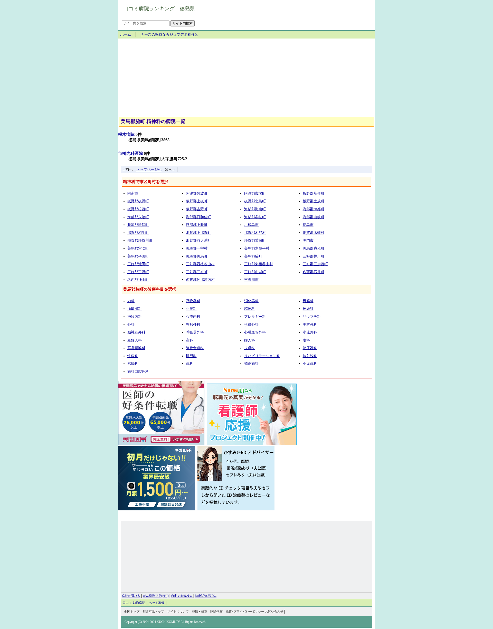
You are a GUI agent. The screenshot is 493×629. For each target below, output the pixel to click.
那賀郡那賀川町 (140, 240)
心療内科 (193, 317)
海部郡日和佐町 (198, 217)
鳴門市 (308, 240)
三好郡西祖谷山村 (200, 264)
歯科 (189, 364)
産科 (189, 340)
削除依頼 (216, 611)
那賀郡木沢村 (255, 233)
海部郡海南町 (255, 209)
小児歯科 (310, 364)
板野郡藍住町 (313, 193)
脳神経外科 (136, 332)
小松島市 (251, 225)
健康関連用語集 (205, 596)
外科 (131, 325)
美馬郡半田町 (138, 256)
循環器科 (134, 309)
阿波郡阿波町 (196, 193)
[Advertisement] (246, 80)
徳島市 (308, 225)
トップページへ (149, 169)
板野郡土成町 (313, 201)
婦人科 (249, 340)
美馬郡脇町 (253, 256)
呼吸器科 (193, 301)
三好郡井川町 (313, 256)
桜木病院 (126, 134)
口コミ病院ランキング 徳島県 (159, 8)
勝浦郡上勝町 (196, 225)
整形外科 (193, 325)
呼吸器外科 (195, 332)
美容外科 (310, 325)
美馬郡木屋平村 (256, 248)
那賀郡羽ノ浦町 (198, 240)
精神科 (249, 309)
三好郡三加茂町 (315, 264)
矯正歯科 (251, 364)
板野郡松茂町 (138, 209)
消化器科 (251, 301)
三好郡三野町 (138, 272)
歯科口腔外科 (138, 372)
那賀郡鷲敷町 (255, 240)
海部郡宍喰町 (138, 217)
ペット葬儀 (156, 603)
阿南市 (132, 193)
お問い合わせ (274, 611)
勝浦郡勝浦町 (138, 225)
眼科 (306, 340)
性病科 (132, 356)
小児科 (191, 309)
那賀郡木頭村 (313, 233)
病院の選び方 (131, 596)
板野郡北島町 (255, 201)
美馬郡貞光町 (313, 248)
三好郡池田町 (138, 264)
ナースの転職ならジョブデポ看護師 (169, 34)
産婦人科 (134, 340)
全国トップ (131, 611)
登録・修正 (199, 611)
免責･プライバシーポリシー (245, 611)
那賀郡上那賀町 (198, 233)
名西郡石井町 (313, 272)
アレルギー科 (255, 317)
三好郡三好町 (196, 272)
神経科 (308, 309)
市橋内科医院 (130, 153)
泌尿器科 (310, 348)
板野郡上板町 (196, 201)
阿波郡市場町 (255, 193)
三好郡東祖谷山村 (258, 264)
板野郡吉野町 (196, 209)
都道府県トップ (153, 611)
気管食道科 (195, 348)
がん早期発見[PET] (156, 596)
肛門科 (191, 356)
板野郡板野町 (138, 201)
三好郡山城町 (255, 272)
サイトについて (178, 611)
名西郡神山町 (138, 280)
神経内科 (134, 317)
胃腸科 (308, 301)
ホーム (125, 34)
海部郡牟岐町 (255, 217)
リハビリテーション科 (262, 356)
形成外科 (251, 325)
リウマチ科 (312, 317)
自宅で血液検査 (182, 596)
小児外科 (310, 332)
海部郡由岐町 (313, 217)
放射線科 (310, 356)
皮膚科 (249, 348)
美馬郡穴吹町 (138, 248)
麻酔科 (132, 364)
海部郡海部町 (313, 209)
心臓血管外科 (255, 332)
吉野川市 (251, 280)
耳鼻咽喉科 (136, 348)
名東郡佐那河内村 (200, 280)
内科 (131, 301)
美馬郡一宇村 (196, 248)
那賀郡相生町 (138, 233)
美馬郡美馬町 (196, 256)
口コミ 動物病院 (134, 603)
